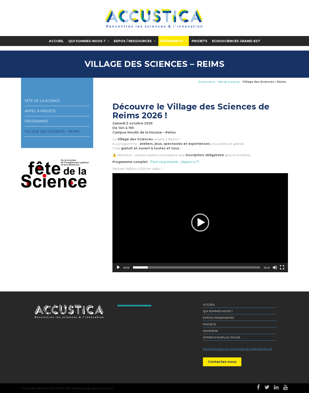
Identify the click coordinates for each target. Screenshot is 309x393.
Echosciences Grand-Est (236, 41)
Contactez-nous (222, 362)
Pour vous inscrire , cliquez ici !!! (174, 162)
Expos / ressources (133, 41)
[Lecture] (118, 267)
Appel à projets (40, 111)
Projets (199, 41)
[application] (200, 222)
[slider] (196, 267)
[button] (200, 222)
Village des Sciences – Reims (52, 131)
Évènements (171, 41)
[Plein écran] (282, 267)
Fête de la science (42, 101)
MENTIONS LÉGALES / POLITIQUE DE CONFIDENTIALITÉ (237, 349)
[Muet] (275, 267)
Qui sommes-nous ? (86, 41)
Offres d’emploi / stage (221, 337)
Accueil (56, 41)
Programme (36, 121)
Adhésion (210, 330)
